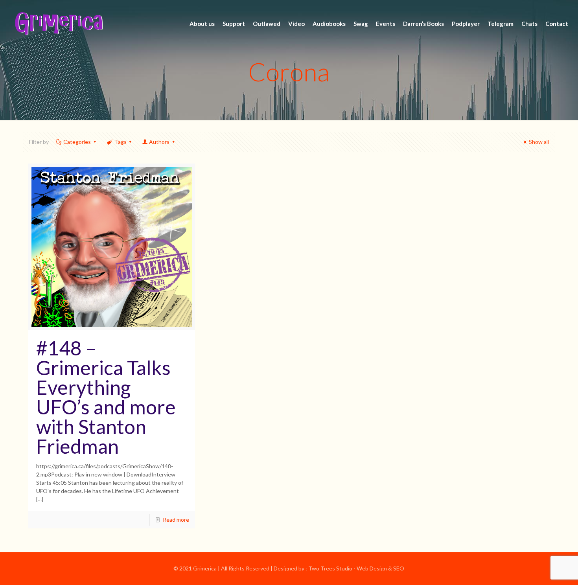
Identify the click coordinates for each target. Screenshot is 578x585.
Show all (539, 141)
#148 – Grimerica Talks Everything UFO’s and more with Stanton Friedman (106, 397)
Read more (176, 519)
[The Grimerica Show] (58, 23)
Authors (159, 141)
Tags (121, 141)
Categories (77, 141)
